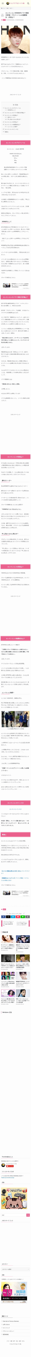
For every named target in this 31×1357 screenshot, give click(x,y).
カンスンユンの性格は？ (11, 115)
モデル (23, 1341)
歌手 (4, 20)
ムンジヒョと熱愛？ (13, 126)
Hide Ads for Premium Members (11, 1321)
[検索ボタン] (28, 3)
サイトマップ (6, 1328)
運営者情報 (6, 1334)
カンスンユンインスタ (15, 809)
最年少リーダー (12, 117)
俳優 (11, 1341)
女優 (20, 1341)
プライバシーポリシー (8, 1331)
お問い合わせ (6, 1324)
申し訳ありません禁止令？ (14, 119)
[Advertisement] (15, 431)
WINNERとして (12, 110)
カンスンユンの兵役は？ (11, 122)
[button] (3, 916)
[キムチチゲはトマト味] (15, 3)
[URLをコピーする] (27, 916)
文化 (17, 1341)
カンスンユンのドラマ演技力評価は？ (15, 112)
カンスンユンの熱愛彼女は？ (13, 124)
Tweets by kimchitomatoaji (7, 1177)
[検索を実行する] (28, 1215)
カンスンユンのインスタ (11, 129)
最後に (7, 132)
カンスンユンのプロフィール (13, 108)
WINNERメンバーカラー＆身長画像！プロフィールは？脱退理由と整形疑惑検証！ (20, 285)
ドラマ (8, 1341)
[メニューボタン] (3, 3)
